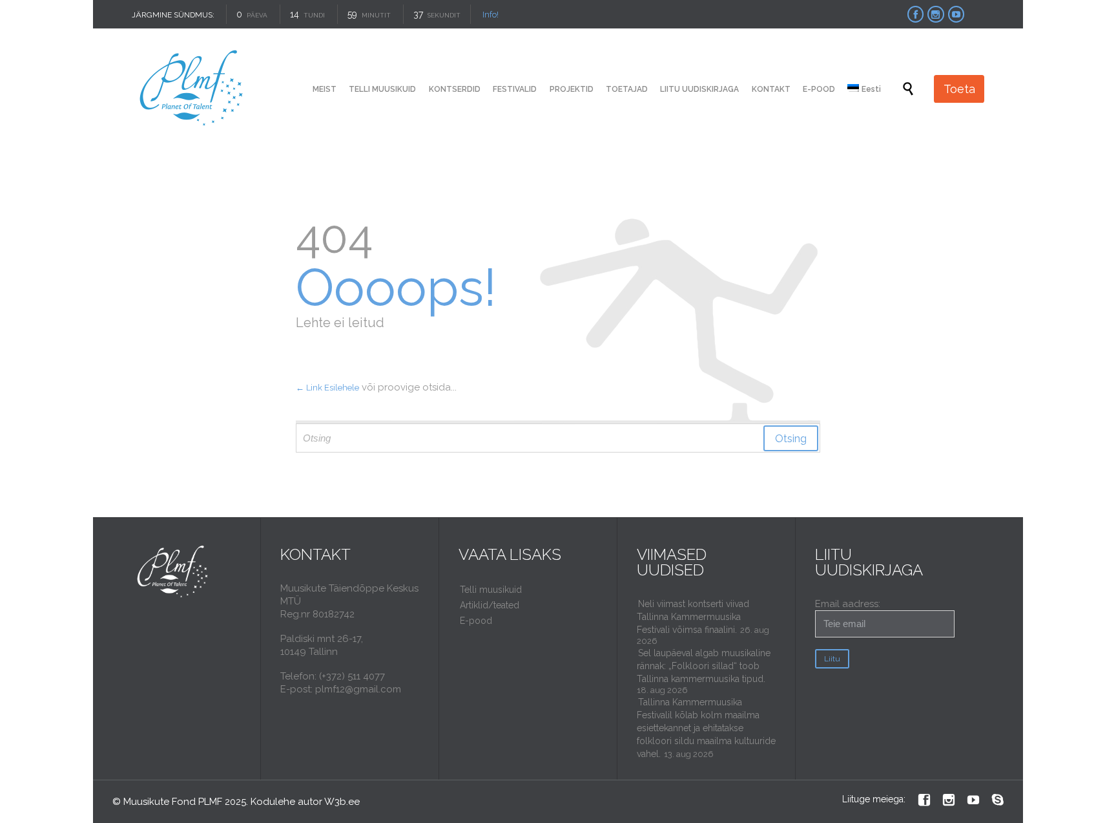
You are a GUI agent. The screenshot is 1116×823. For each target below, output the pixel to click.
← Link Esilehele (327, 387)
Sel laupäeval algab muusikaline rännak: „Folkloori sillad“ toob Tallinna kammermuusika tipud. (703, 666)
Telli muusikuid (491, 589)
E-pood (476, 620)
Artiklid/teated (489, 605)
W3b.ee (342, 801)
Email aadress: (847, 604)
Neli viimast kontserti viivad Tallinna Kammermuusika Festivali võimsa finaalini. (693, 617)
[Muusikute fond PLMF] (192, 88)
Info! (490, 14)
